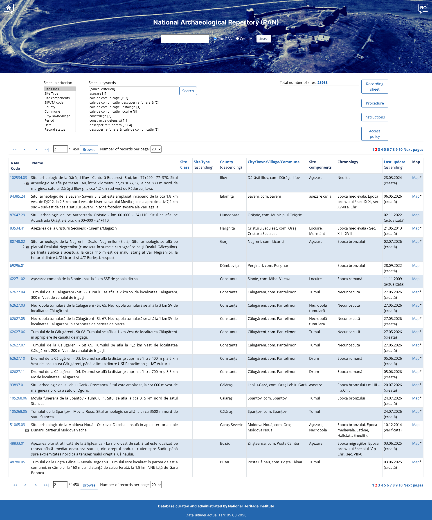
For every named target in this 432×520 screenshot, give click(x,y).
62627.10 (17, 358)
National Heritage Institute (251, 506)
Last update (394, 161)
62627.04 (17, 292)
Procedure (375, 103)
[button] (423, 8)
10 (400, 149)
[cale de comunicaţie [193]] (134, 98)
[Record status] (60, 129)
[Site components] (60, 98)
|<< (14, 149)
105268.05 (18, 411)
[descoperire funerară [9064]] (134, 125)
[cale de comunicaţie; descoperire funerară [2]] (134, 102)
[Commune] (60, 111)
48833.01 (17, 443)
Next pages (413, 149)
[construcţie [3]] (134, 116)
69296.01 (17, 265)
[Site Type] (60, 93)
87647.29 (17, 214)
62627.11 (17, 371)
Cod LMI (246, 38)
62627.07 (17, 345)
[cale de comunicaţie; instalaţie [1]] (134, 107)
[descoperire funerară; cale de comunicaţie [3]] (134, 129)
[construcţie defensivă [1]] (134, 120)
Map (416, 177)
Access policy (374, 134)
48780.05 (17, 462)
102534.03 (18, 177)
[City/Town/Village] (60, 116)
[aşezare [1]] (134, 93)
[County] (60, 107)
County (226, 161)
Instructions (374, 117)
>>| (47, 149)
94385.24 (17, 196)
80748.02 (17, 241)
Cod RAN (224, 38)
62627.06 (17, 331)
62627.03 (17, 305)
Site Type (202, 161)
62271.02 (17, 278)
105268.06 (18, 398)
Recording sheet (374, 86)
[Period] (60, 120)
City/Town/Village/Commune (273, 161)
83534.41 (17, 228)
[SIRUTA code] (60, 102)
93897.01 (17, 384)
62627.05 (17, 318)
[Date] (60, 125)
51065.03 (17, 424)
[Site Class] (60, 89)
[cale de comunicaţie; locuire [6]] (134, 111)
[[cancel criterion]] (134, 89)
